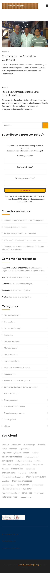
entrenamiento (8, 472)
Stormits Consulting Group (28, 565)
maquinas (6, 481)
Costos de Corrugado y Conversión (16, 465)
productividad (37, 485)
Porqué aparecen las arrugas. (15, 227)
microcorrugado (8, 485)
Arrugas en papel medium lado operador (20, 233)
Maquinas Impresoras (22, 480)
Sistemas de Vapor (11, 393)
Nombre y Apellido (25, 156)
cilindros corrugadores (12, 456)
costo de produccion (24, 461)
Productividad (9, 374)
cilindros (35, 453)
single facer (39, 493)
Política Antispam (9, 541)
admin (6, 52)
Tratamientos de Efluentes (14, 406)
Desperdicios (17, 468)
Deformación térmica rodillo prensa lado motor (23, 240)
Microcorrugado (10, 354)
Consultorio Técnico (12, 315)
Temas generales (10, 400)
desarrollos (37, 464)
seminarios (27, 492)
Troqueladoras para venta (14, 413)
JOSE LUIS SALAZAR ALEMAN (14, 268)
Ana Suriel (6, 297)
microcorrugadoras (11, 361)
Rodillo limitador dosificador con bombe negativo (23, 220)
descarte (5, 469)
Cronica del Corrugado (13, 328)
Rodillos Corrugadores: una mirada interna (20, 93)
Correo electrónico (25, 167)
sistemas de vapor (10, 496)
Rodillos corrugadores (10, 493)
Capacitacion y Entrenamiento (15, 452)
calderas (13, 448)
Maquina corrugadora (36, 476)
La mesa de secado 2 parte (19, 277)
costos (37, 460)
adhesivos (16, 444)
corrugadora (7, 460)
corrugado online (31, 457)
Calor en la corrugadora (20, 290)
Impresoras (8, 335)
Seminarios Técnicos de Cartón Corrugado (20, 387)
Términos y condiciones (11, 548)
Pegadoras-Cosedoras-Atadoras (17, 367)
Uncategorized (10, 419)
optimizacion (23, 484)
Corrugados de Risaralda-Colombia (19, 58)
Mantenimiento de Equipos (12, 477)
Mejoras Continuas (11, 341)
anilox (4, 449)
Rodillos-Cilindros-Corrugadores (17, 380)
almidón (41, 444)
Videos (7, 426)
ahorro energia (29, 445)
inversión (33, 472)
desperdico (30, 469)
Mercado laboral (10, 348)
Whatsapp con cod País (25, 178)
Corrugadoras (9, 322)
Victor (4, 277)
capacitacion (25, 449)
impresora (22, 473)
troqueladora (26, 497)
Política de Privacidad (10, 534)
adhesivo (5, 445)
